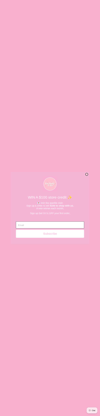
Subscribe (50, 233)
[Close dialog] (86, 174)
